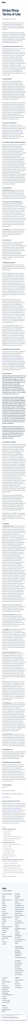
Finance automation (19, 907)
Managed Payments (7, 926)
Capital (3, 903)
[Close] (25, 1014)
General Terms (6, 833)
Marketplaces (18, 913)
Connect (4, 909)
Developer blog (18, 974)
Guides (4, 980)
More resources (6, 1002)
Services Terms (7, 834)
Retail (16, 943)
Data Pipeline (5, 913)
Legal (3, 827)
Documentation (18, 963)
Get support (5, 1007)
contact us (15, 317)
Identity (4, 919)
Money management (20, 915)
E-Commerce (18, 903)
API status (17, 966)
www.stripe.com (6, 797)
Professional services (20, 939)
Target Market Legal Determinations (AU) (13, 869)
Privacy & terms (6, 991)
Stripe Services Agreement (11, 42)
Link (3, 924)
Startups (17, 898)
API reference (18, 965)
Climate (4, 907)
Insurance (17, 932)
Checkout (4, 905)
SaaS (16, 919)
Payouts (4, 932)
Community (5, 985)
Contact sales (18, 987)
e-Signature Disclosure (8, 840)
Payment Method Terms (9, 852)
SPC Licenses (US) (7, 848)
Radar (3, 934)
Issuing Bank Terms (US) (9, 850)
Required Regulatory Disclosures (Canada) (13, 871)
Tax (3, 940)
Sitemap (4, 998)
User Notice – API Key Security (10, 863)
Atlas (3, 898)
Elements (4, 915)
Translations (5, 857)
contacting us (17, 211)
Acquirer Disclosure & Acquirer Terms (12, 844)
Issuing (3, 923)
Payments (4, 930)
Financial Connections (7, 917)
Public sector (18, 941)
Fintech (17, 924)
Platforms (17, 917)
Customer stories (6, 982)
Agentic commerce (19, 900)
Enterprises (18, 896)
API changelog (18, 968)
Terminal (4, 942)
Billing (3, 902)
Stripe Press (18, 985)
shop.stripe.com (11, 26)
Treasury (4, 944)
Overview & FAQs (7, 831)
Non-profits (18, 937)
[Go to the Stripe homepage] (3, 888)
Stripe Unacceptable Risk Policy (10, 861)
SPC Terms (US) (7, 846)
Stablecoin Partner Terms (9, 854)
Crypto (3, 911)
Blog (3, 983)
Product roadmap (19, 980)
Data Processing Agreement (9, 855)
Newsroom (17, 983)
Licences (4, 996)
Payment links (5, 928)
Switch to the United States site (10, 1017)
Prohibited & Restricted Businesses (11, 838)
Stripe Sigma (5, 938)
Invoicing (4, 921)
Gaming (17, 926)
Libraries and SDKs (19, 970)
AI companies (18, 921)
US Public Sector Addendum (9, 876)
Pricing (3, 896)
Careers (17, 982)
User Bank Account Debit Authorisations (12, 836)
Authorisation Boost (7, 900)
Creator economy (19, 923)
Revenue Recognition (7, 936)
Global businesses (19, 909)
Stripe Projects (18, 972)
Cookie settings (6, 1000)
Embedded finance (19, 905)
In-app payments (19, 911)
